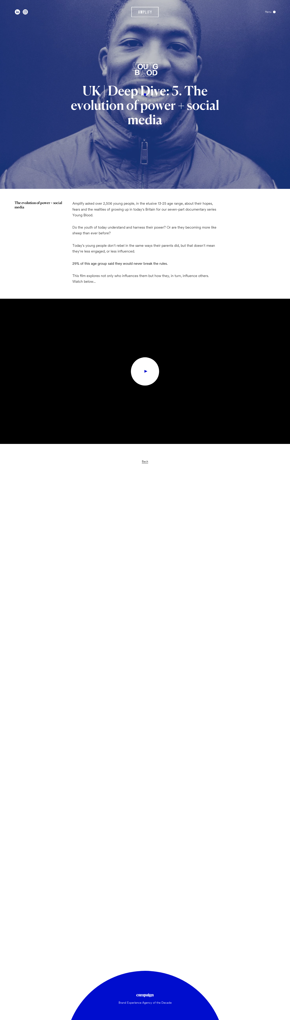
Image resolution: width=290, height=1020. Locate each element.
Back (145, 461)
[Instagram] (25, 12)
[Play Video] (145, 371)
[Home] (145, 12)
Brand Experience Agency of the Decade (145, 1002)
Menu (268, 12)
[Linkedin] (17, 12)
